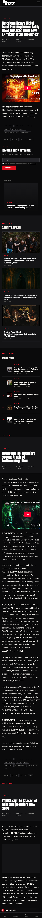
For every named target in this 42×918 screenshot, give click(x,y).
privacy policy (33, 163)
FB (12, 139)
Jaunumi (7, 18)
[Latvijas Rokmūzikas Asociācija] (8, 3)
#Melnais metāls (9, 762)
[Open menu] (38, 3)
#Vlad (6, 768)
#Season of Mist (20, 765)
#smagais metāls (25, 132)
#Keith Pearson (19, 126)
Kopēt (30, 139)
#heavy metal (9, 126)
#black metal (9, 759)
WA (16, 139)
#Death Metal (19, 759)
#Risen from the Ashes (11, 132)
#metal (29, 126)
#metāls (7, 129)
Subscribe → (9, 168)
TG (21, 139)
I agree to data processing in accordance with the (21, 163)
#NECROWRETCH (9, 765)
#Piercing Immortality (18, 129)
